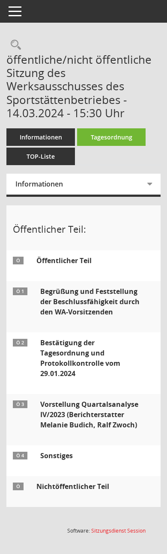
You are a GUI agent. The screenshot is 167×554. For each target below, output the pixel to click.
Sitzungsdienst (118, 530)
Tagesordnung (111, 137)
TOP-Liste (41, 156)
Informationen (41, 137)
